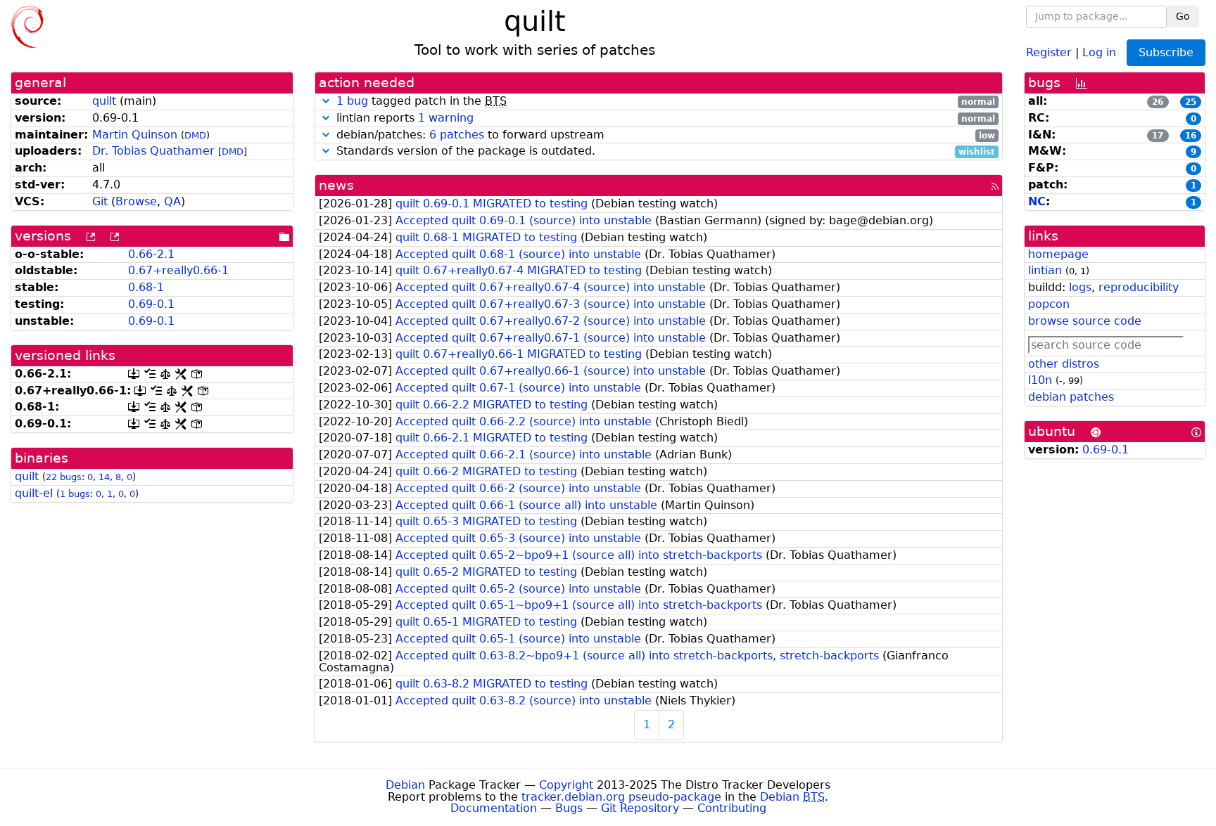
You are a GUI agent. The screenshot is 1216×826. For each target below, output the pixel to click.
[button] (325, 101)
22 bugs (64, 477)
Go (1183, 16)
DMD (195, 135)
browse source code (1084, 321)
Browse (136, 201)
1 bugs (75, 494)
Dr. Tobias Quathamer (153, 150)
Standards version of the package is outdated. (664, 151)
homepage (1058, 254)
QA (172, 201)
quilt (104, 101)
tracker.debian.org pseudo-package (621, 797)
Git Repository (640, 808)
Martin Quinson (134, 134)
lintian (1045, 270)
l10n (1040, 380)
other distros (1063, 363)
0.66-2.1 (151, 254)
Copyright (566, 785)
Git (100, 201)
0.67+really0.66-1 (178, 270)
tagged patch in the (665, 102)
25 (1190, 102)
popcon (1049, 304)
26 (1157, 102)
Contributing (731, 808)
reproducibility (1138, 287)
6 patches (456, 134)
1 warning (446, 117)
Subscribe (1166, 52)
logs (1080, 287)
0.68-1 (146, 287)
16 (1190, 136)
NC (1037, 201)
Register (1049, 51)
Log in (1099, 51)
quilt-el (34, 493)
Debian (405, 785)
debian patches (1071, 397)
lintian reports (664, 118)
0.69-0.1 (151, 304)
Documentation (493, 808)
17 (1157, 136)
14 (104, 477)
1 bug (352, 101)
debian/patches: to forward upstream (664, 135)
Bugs (569, 808)
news (336, 185)
